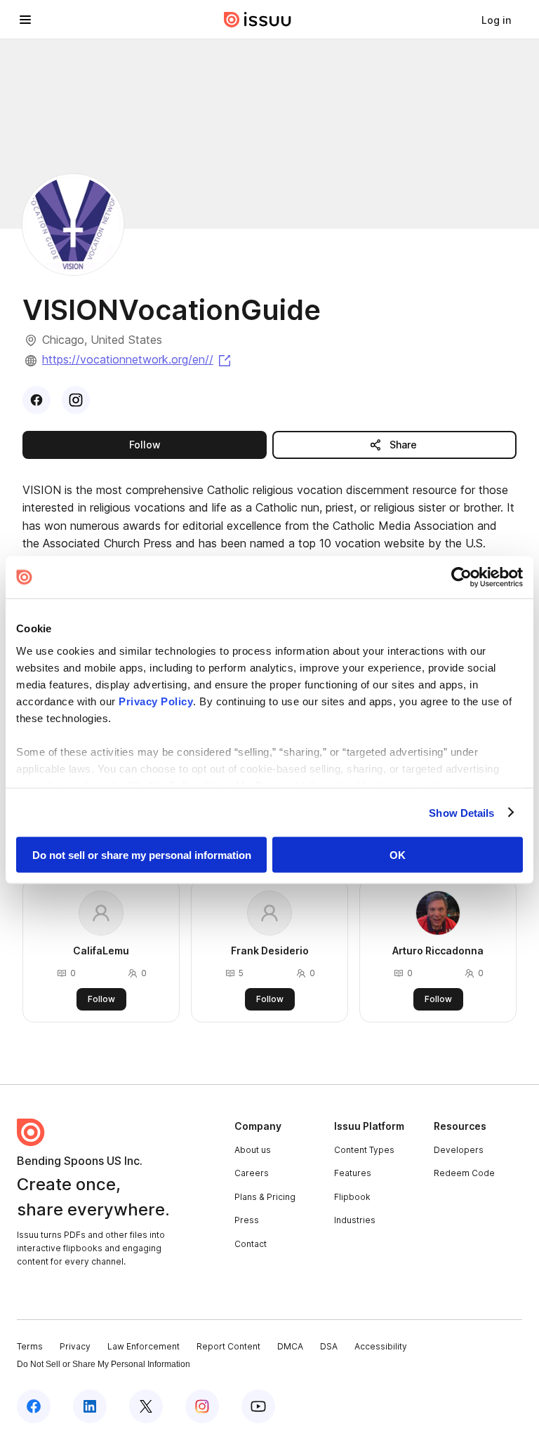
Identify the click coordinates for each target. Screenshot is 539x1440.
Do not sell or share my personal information (141, 855)
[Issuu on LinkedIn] (90, 1406)
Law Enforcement (143, 1346)
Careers (251, 1173)
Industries (354, 1220)
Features (352, 1173)
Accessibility (380, 1346)
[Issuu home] (257, 19)
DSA (329, 1346)
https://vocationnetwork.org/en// (137, 359)
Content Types (364, 1150)
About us (252, 1150)
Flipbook (352, 1197)
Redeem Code (464, 1173)
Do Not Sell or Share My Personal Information (103, 1364)
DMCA (290, 1346)
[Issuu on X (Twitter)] (146, 1406)
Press (246, 1220)
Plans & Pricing (264, 1197)
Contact (250, 1244)
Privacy (75, 1346)
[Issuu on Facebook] (34, 1406)
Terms (30, 1346)
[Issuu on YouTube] (258, 1406)
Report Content (228, 1346)
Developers (459, 1150)
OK (398, 855)
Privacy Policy (156, 701)
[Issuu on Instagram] (202, 1406)
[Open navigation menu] (25, 20)
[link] (496, 20)
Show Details (461, 812)
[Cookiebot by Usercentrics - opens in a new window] (461, 577)
